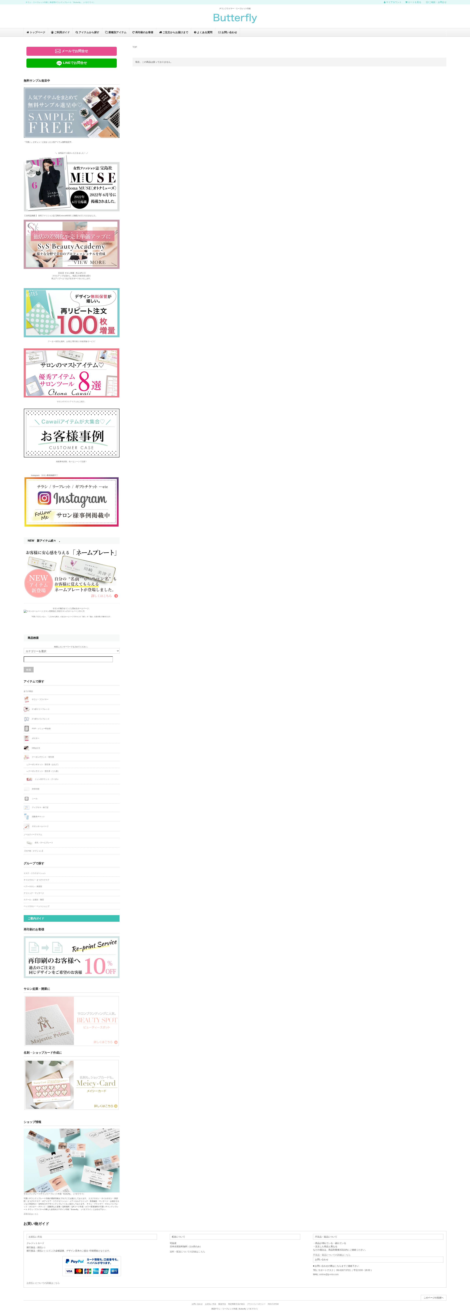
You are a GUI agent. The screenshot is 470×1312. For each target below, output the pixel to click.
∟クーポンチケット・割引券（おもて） (42, 764)
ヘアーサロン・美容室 (33, 886)
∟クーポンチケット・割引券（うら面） (42, 771)
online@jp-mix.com (329, 1274)
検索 (28, 669)
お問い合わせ (229, 32)
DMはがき (35, 748)
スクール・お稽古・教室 (34, 900)
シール (34, 799)
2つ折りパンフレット (40, 719)
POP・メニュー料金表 (41, 728)
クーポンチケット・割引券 (42, 757)
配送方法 (222, 1304)
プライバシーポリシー (256, 1304)
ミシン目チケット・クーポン (46, 779)
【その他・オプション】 (34, 851)
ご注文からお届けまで (175, 32)
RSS (270, 1304)
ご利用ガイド (62, 32)
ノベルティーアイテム (33, 835)
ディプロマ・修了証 (39, 808)
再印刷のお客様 (144, 32)
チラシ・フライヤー (39, 699)
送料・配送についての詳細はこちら (187, 1251)
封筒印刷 (35, 789)
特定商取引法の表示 (236, 1304)
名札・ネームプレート (43, 842)
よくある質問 (204, 32)
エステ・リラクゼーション (35, 873)
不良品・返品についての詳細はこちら (331, 1255)
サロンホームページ (39, 826)
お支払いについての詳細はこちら (43, 1283)
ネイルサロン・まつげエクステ (36, 880)
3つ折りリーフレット (40, 709)
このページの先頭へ (434, 1297)
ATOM (276, 1304)
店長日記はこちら (31, 1214)
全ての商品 (28, 691)
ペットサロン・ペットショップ (36, 906)
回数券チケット (38, 816)
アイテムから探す (88, 32)
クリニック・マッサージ (34, 893)
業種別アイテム (117, 32)
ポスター (35, 738)
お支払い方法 (210, 1304)
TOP (135, 47)
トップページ (37, 32)
